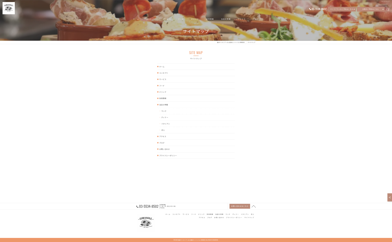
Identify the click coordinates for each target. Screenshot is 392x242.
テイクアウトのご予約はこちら (341, 9)
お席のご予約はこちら (370, 9)
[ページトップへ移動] (254, 206)
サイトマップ (249, 217)
